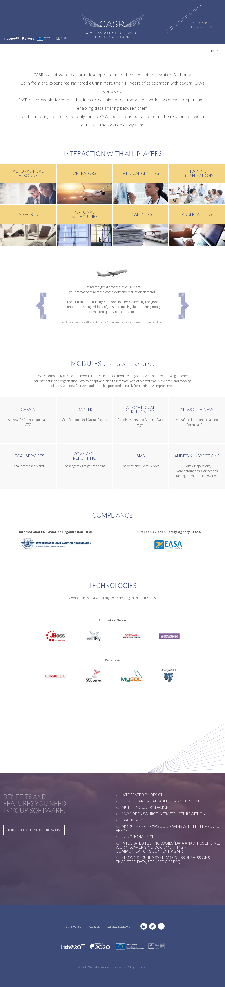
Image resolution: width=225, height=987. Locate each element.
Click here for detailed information (34, 830)
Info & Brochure (72, 926)
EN (213, 51)
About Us (94, 926)
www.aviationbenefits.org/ (150, 321)
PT (217, 51)
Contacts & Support (118, 926)
